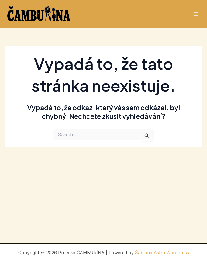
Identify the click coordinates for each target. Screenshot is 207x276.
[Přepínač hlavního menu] (195, 14)
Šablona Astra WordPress (162, 252)
